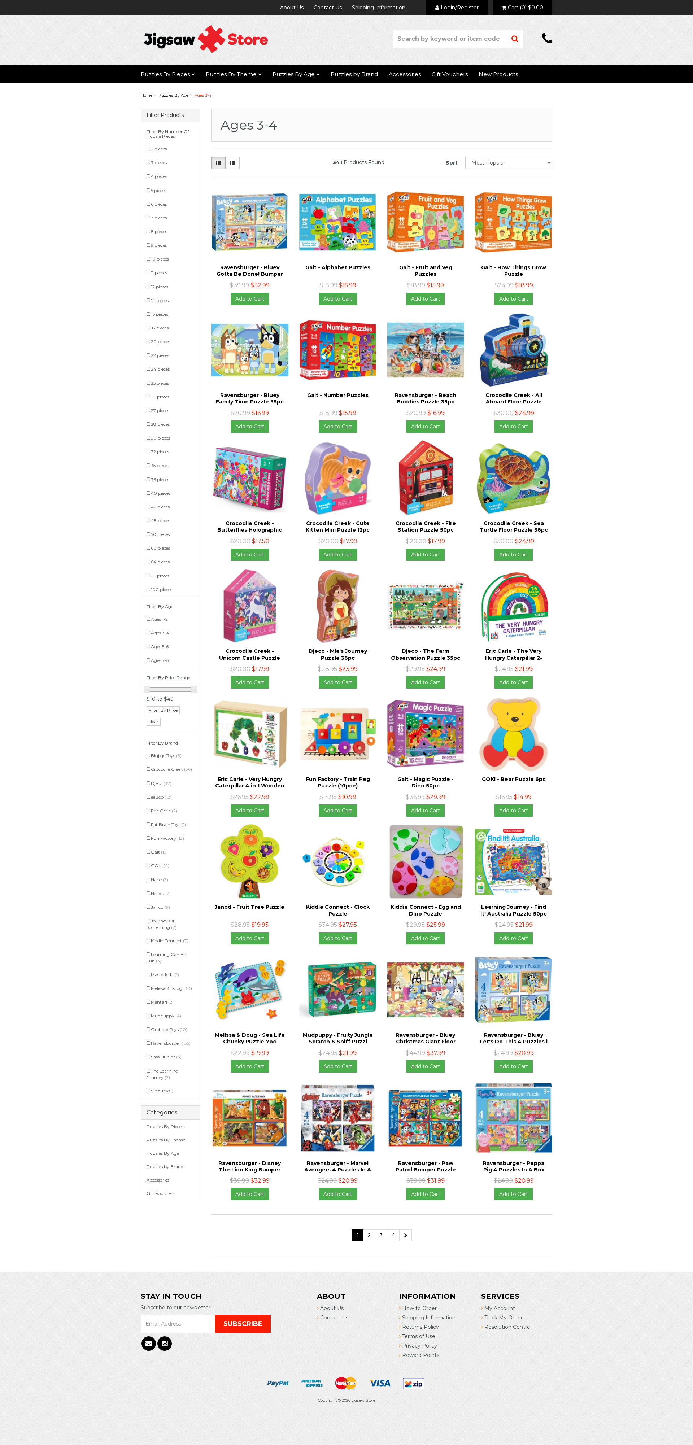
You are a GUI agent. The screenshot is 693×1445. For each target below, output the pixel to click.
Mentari (162, 1002)
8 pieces (159, 231)
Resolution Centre (506, 1327)
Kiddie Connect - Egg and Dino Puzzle (426, 910)
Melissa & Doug (171, 988)
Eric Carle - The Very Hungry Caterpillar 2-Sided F (513, 657)
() (525, 7)
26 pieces (160, 397)
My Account (499, 1308)
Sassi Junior (166, 1057)
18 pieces (160, 328)
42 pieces (160, 507)
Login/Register (459, 7)
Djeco (161, 783)
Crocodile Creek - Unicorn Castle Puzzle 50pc (249, 657)
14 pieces (160, 300)
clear (153, 721)
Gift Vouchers (450, 74)
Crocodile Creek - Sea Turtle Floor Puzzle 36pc (514, 526)
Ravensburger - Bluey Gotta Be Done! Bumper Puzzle (250, 274)
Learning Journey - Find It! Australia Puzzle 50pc (513, 910)
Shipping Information (378, 7)
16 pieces (159, 314)
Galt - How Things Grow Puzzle (513, 270)
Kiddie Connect (169, 940)
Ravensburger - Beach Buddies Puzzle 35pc (425, 398)
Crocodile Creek (171, 769)
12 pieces (159, 286)
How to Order (419, 1308)
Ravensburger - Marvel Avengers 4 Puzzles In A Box (337, 1169)
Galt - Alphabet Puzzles (337, 267)
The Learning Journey (162, 1074)
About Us (292, 7)
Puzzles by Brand (354, 74)
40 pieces (160, 493)
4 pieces (159, 176)
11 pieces (159, 272)
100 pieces (161, 589)
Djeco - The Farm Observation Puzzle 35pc (425, 654)
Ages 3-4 (203, 95)
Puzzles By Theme (232, 74)
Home (146, 95)
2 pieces (159, 149)
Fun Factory (167, 838)
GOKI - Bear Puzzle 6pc (514, 779)
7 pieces (159, 218)
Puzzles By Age (294, 74)
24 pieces (160, 369)
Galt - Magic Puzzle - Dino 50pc (425, 782)
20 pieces (160, 341)
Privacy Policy (419, 1346)
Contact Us (328, 7)
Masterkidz (165, 974)
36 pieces (160, 479)
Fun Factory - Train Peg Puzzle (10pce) (338, 782)
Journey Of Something (161, 924)
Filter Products (165, 115)
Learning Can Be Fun (166, 958)
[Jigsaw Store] (206, 38)
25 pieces (160, 383)
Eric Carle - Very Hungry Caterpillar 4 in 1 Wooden (249, 782)
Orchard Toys (169, 1029)
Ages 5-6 (160, 646)
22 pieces (160, 355)
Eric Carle (164, 810)
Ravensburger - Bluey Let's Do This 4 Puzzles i (514, 1038)
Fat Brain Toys (168, 824)
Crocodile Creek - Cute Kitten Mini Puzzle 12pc (338, 526)
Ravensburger (171, 1043)
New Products (498, 74)
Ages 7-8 (160, 660)
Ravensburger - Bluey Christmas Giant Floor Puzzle (426, 1041)
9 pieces (159, 245)
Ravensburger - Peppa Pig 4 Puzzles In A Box (513, 1166)
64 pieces (160, 561)
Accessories (405, 74)
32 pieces (160, 451)
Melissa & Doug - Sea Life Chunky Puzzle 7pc (250, 1038)
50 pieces (160, 534)
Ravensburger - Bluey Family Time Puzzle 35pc (250, 398)
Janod (160, 907)
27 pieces (160, 410)
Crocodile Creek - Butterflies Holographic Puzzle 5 (249, 530)
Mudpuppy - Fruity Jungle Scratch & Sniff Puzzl (338, 1038)
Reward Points (420, 1355)
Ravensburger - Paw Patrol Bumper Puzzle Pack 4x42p (426, 1169)
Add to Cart (249, 299)
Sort (452, 163)
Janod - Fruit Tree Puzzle (249, 907)
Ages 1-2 (159, 619)
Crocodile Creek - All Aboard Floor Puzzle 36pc (513, 401)
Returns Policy (420, 1327)
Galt (159, 852)
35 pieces (160, 465)
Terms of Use (418, 1336)
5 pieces (158, 190)
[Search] (515, 39)
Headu (161, 893)
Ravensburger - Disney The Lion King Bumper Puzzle (249, 1169)
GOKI (160, 865)
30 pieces (160, 438)
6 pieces (159, 204)
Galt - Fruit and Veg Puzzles (425, 270)
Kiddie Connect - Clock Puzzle (338, 910)
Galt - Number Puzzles (338, 395)
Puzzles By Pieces (166, 74)
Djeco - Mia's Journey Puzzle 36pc (338, 654)
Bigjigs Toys (166, 755)
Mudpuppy (166, 1015)
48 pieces (160, 520)
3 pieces (159, 162)
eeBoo (161, 797)
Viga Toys (163, 1090)
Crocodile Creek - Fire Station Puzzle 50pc (426, 526)
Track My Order (503, 1317)
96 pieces (160, 576)
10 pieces (160, 259)
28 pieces (160, 424)
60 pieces (160, 548)
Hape (159, 879)
